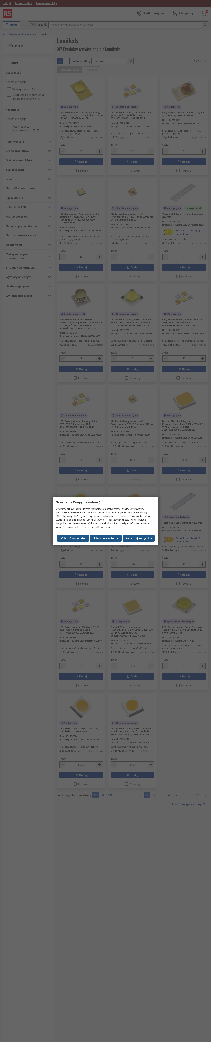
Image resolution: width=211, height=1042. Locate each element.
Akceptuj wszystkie (139, 538)
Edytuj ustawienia (106, 538)
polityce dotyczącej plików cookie (93, 526)
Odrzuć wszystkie (73, 538)
